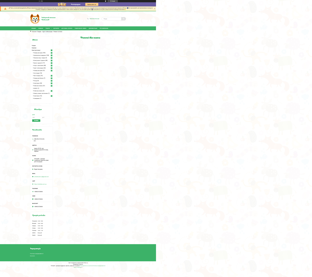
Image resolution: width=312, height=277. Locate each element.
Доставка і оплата (66, 28)
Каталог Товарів (36, 31)
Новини (40, 28)
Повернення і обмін (80, 28)
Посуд (35, 80)
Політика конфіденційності (36, 253)
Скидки (33, 28)
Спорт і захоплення (38, 65)
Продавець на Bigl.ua (78, 264)
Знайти (36, 120)
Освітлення (36, 83)
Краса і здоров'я (38, 63)
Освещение (36, 98)
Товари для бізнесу (38, 78)
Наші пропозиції (36, 50)
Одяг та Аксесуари (47, 31)
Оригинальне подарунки (40, 55)
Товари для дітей (38, 70)
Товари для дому (38, 52)
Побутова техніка (38, 85)
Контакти (56, 28)
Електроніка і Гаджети (39, 60)
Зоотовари (36, 73)
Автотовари (37, 75)
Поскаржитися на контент (86, 265)
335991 (35, 88)
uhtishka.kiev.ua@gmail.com (41, 176)
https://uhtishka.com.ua (40, 184)
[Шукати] (123, 18)
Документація (93, 28)
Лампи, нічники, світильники (41, 93)
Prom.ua (86, 262)
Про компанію (104, 28)
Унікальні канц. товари (39, 57)
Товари (47, 28)
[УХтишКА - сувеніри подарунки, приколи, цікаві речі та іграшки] (35, 19)
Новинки (34, 48)
